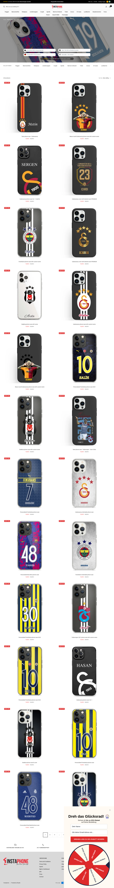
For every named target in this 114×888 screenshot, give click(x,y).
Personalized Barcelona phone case (30, 574)
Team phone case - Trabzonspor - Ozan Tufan (84, 449)
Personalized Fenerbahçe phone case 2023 (84, 387)
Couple (42, 11)
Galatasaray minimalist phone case (84, 512)
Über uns (90, 1)
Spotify (48, 11)
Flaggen (7, 11)
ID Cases (79, 11)
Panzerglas (65, 14)
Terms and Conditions (45, 861)
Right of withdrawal (44, 869)
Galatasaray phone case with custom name (84, 324)
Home (4, 19)
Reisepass (24, 11)
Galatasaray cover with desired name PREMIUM (84, 199)
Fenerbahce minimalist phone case (84, 574)
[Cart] (110, 6)
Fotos (105, 11)
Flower (48, 14)
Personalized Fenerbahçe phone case (29, 512)
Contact (41, 876)
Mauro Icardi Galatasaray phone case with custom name (84, 136)
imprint (41, 866)
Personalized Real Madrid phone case (29, 825)
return (63, 869)
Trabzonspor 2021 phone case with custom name (84, 637)
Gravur (72, 11)
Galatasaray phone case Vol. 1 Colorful (30, 199)
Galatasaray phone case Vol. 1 (84, 700)
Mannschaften (15, 11)
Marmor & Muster (57, 11)
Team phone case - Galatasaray (30, 136)
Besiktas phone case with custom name (29, 449)
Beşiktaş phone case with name (30, 324)
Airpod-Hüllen (55, 14)
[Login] (106, 6)
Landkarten (87, 11)
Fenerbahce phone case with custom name (30, 261)
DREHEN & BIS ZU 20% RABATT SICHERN (89, 839)
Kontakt (95, 1)
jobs (40, 871)
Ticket (66, 11)
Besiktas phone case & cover (29, 762)
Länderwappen (34, 11)
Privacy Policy (42, 864)
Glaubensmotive (97, 11)
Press (40, 874)
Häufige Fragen (101, 1)
